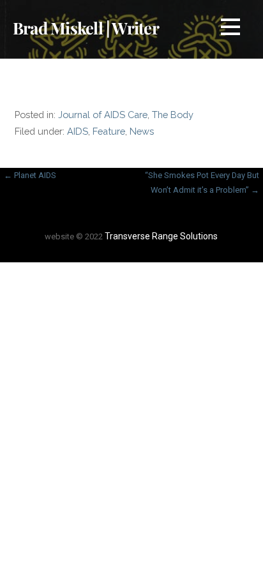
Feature (109, 131)
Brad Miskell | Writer (86, 27)
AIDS (77, 131)
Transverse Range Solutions (161, 236)
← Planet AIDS (30, 175)
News (142, 131)
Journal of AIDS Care (102, 114)
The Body (172, 114)
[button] (230, 29)
